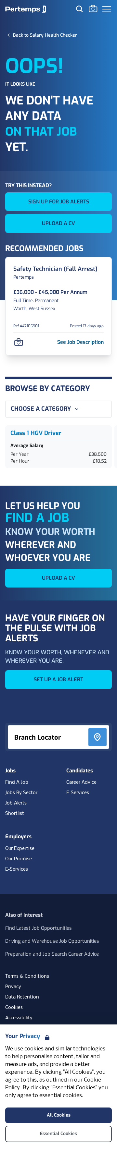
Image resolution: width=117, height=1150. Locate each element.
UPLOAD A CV (58, 223)
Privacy (13, 986)
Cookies (14, 1007)
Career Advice (81, 782)
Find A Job (16, 782)
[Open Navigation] (106, 9)
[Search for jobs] (79, 9)
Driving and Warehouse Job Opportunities (52, 941)
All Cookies (59, 1115)
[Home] (25, 9)
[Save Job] (18, 342)
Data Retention (22, 997)
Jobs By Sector (21, 792)
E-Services (77, 792)
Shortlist (14, 813)
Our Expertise (19, 848)
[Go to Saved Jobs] (93, 8)
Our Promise (18, 859)
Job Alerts (16, 803)
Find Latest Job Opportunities (38, 928)
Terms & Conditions (27, 976)
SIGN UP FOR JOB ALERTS (58, 201)
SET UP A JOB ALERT (58, 679)
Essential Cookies (58, 1134)
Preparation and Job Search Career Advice (52, 954)
